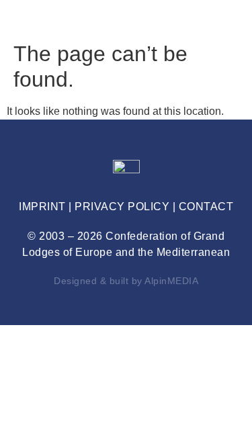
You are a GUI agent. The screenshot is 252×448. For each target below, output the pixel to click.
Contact (206, 206)
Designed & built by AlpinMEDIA (126, 280)
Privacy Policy (122, 206)
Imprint (42, 206)
